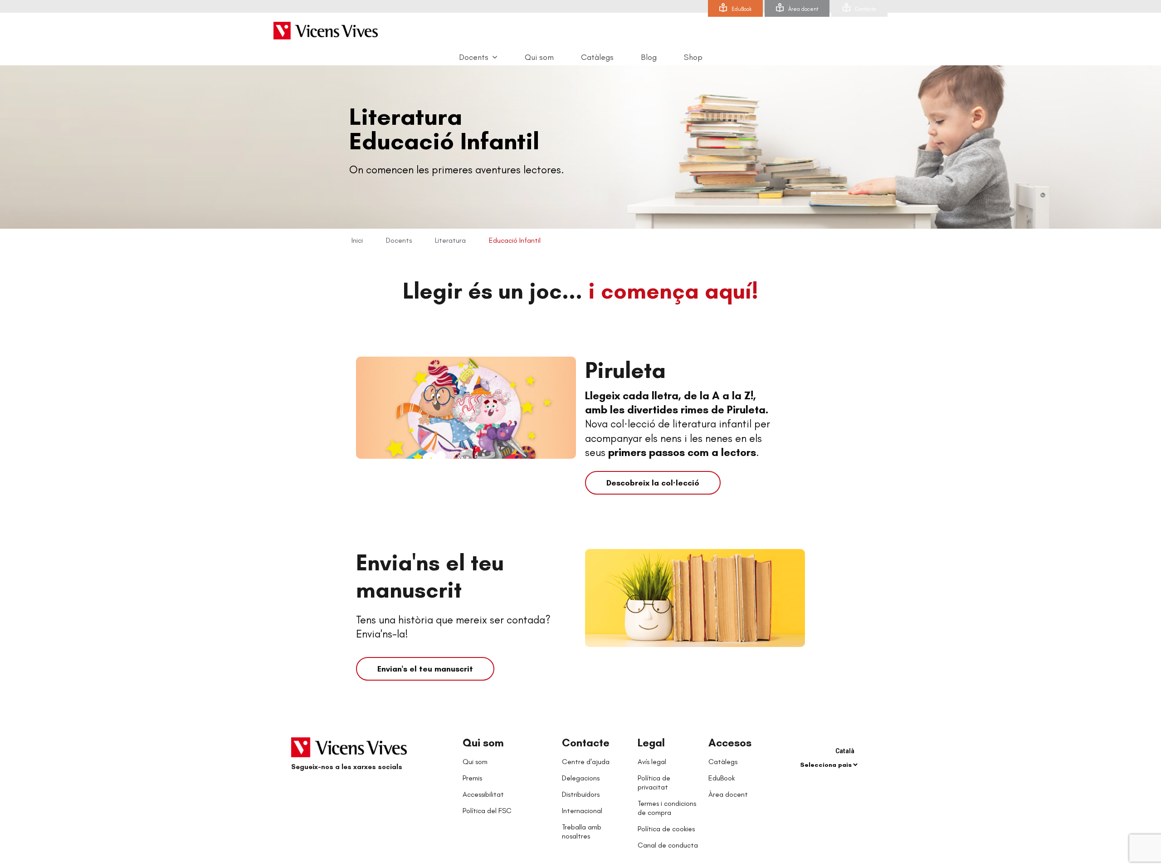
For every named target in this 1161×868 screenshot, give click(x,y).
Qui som (483, 742)
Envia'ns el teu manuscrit (430, 576)
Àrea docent (803, 9)
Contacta (865, 9)
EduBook (741, 9)
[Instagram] (355, 789)
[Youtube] (336, 789)
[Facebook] (300, 789)
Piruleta (625, 370)
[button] (653, 483)
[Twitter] (318, 789)
